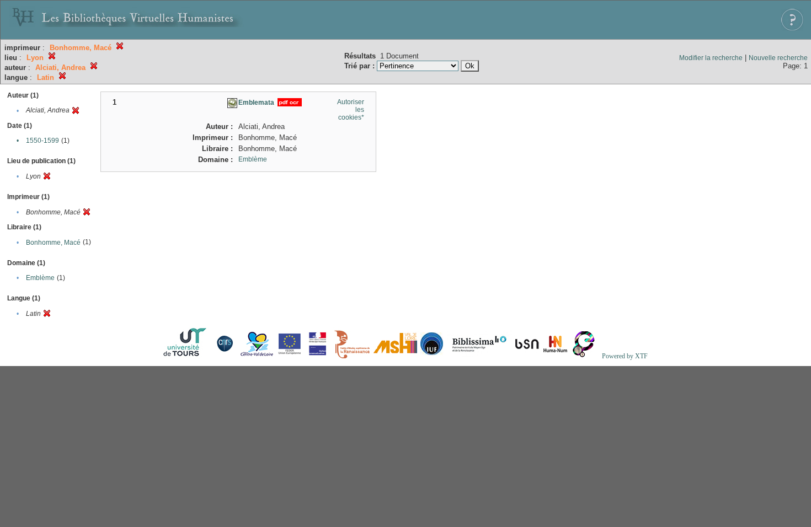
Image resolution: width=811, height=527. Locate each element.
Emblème (40, 278)
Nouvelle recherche (778, 58)
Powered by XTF (625, 356)
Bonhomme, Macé (53, 242)
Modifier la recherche (711, 58)
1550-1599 (42, 140)
